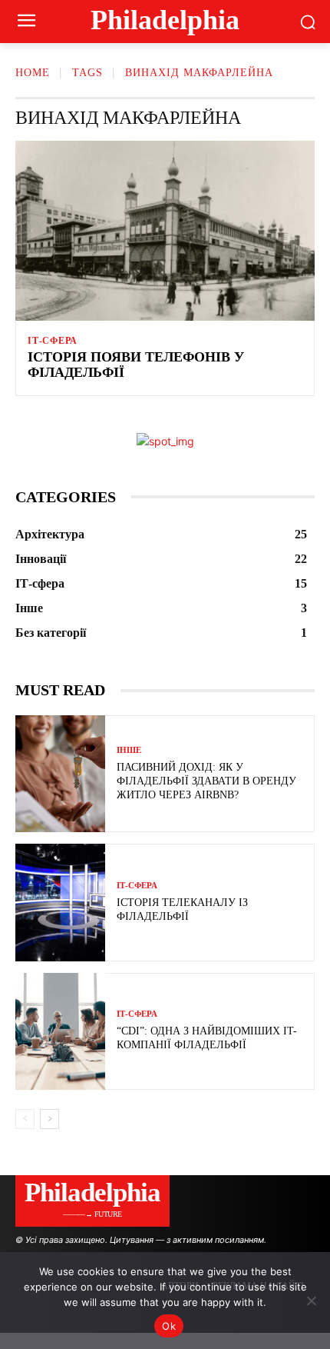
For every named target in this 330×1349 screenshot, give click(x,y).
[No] (310, 1300)
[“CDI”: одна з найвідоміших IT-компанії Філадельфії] (60, 1031)
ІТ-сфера (52, 340)
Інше (129, 750)
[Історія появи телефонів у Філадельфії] (165, 231)
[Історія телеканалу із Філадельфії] (60, 902)
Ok (169, 1326)
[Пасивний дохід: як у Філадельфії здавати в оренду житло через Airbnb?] (60, 773)
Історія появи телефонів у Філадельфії (136, 364)
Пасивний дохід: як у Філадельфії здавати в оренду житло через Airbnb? (206, 781)
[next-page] (49, 1119)
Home (32, 72)
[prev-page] (25, 1119)
